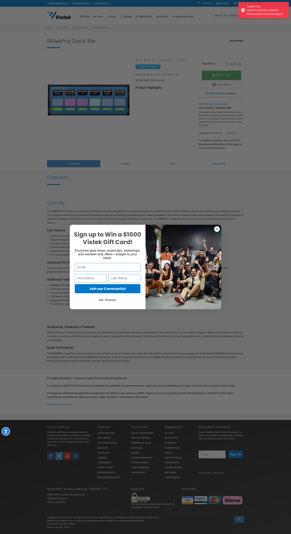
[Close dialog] (217, 229)
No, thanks (107, 300)
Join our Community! (107, 288)
